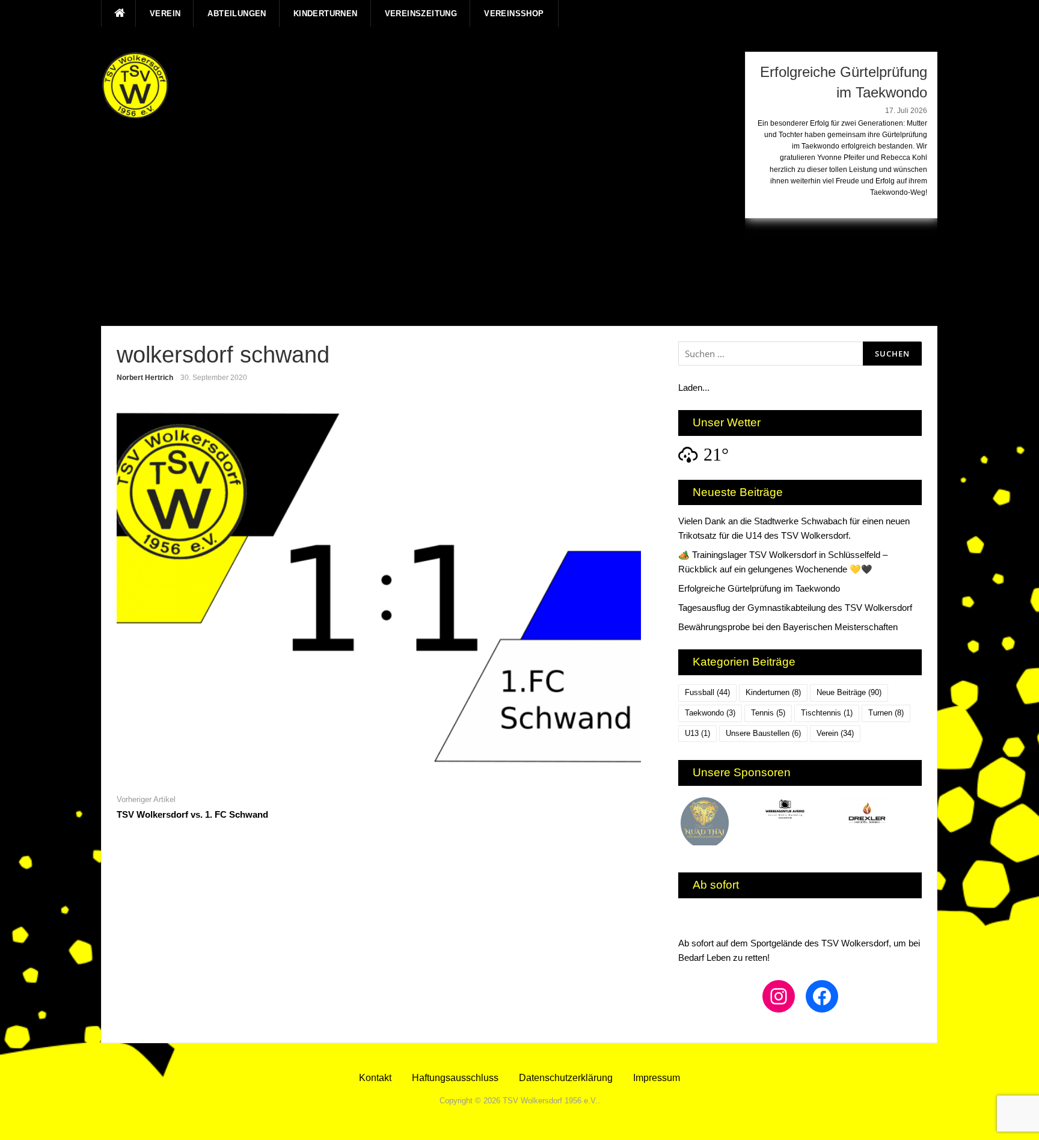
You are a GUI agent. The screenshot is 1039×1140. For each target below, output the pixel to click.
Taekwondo (710, 712)
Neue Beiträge (849, 692)
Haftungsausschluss (455, 1078)
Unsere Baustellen (763, 733)
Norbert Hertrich (145, 377)
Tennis (768, 712)
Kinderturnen (325, 13)
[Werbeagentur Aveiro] (730, 810)
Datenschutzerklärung (566, 1078)
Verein (165, 13)
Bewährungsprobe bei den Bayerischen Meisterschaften (788, 627)
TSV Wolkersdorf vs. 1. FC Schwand (192, 814)
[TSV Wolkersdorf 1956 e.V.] (135, 85)
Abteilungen (236, 13)
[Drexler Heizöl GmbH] (811, 813)
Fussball (707, 692)
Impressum (656, 1078)
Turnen (886, 712)
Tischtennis (827, 712)
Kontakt (375, 1078)
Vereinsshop (514, 13)
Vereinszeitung (421, 13)
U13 (697, 733)
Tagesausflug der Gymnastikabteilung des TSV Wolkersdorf (795, 607)
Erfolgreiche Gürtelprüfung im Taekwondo (759, 588)
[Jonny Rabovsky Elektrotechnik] (892, 819)
